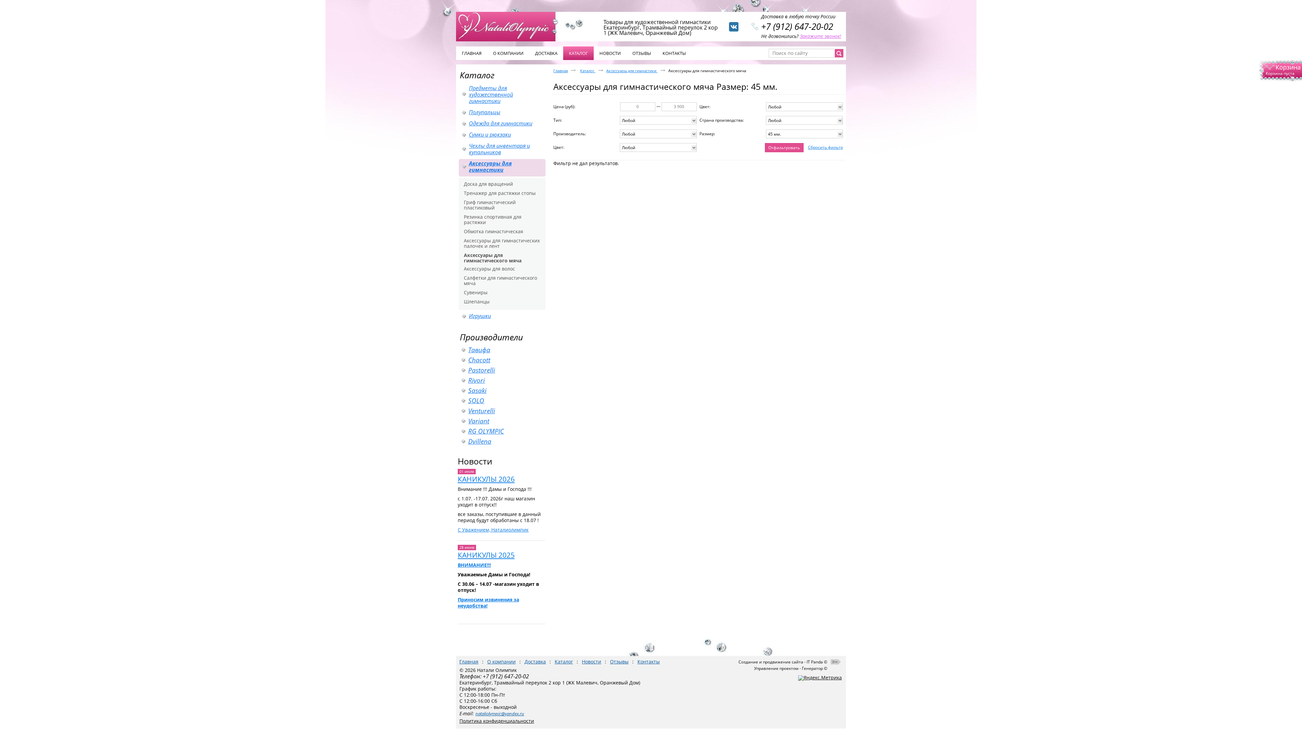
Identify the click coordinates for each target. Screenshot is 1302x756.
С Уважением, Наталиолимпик (493, 529)
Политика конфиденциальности (496, 721)
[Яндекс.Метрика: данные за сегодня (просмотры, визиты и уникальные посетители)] (820, 678)
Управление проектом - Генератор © (790, 668)
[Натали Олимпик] (509, 26)
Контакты (648, 661)
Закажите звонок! (820, 36)
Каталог (578, 53)
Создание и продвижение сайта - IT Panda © (782, 662)
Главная (560, 70)
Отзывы (619, 661)
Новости (475, 461)
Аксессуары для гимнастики (631, 70)
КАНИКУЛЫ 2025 (486, 555)
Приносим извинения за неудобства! (488, 602)
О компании (501, 661)
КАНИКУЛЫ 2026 (486, 479)
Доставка (535, 661)
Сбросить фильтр (825, 147)
